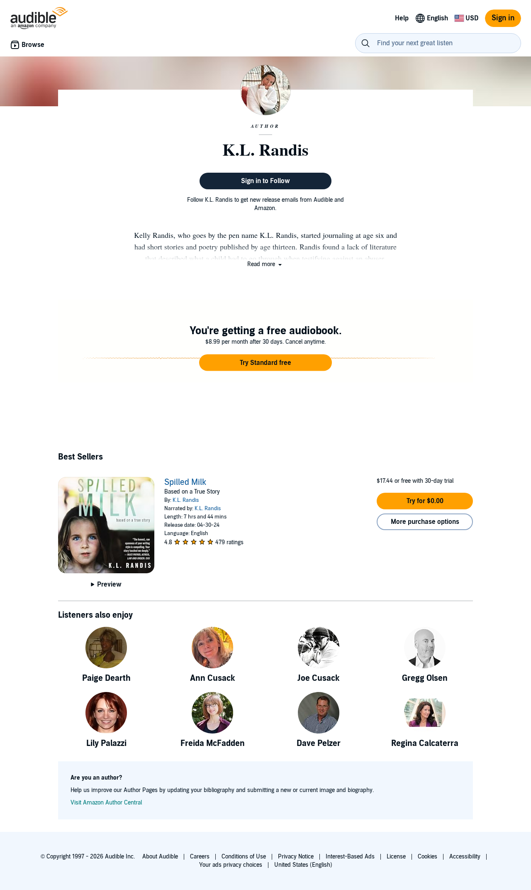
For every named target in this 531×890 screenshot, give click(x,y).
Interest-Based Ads (350, 856)
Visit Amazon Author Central (106, 802)
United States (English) (303, 864)
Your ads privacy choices (230, 864)
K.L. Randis (186, 500)
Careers (199, 856)
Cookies (427, 856)
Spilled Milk (185, 482)
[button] (265, 264)
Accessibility (464, 856)
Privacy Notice (296, 856)
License (396, 856)
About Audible (160, 856)
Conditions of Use (244, 856)
